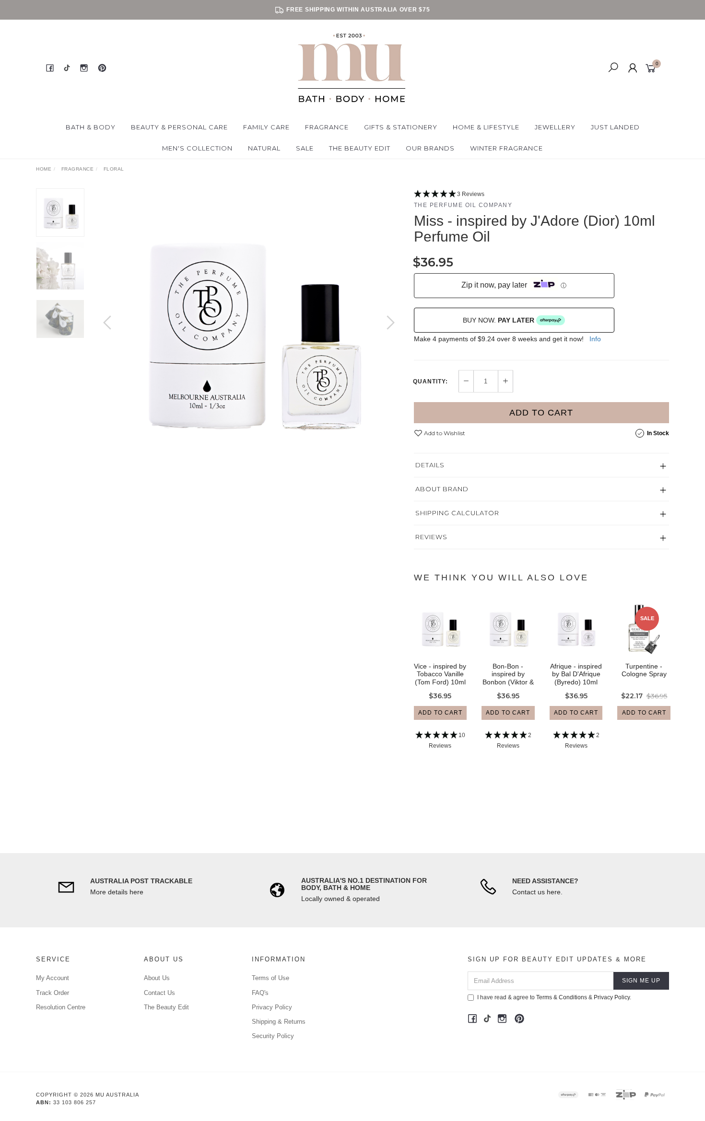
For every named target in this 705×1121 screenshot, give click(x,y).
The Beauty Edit (359, 148)
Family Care (266, 127)
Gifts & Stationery (400, 127)
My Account (52, 978)
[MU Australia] (351, 67)
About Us (157, 978)
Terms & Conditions (561, 997)
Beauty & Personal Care (179, 127)
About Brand (442, 489)
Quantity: (430, 381)
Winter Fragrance (506, 148)
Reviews (431, 537)
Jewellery (555, 127)
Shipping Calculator (457, 513)
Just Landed (615, 127)
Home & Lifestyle (486, 127)
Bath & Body (91, 127)
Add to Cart (541, 412)
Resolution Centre (60, 1007)
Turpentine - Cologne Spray (644, 670)
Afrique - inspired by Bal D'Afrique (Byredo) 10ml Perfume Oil (576, 678)
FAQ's (260, 992)
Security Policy (273, 1036)
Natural (264, 148)
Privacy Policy (272, 1007)
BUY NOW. (498, 320)
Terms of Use (270, 978)
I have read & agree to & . (554, 997)
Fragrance (327, 127)
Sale (305, 148)
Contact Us (159, 992)
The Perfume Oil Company (463, 205)
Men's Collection (197, 148)
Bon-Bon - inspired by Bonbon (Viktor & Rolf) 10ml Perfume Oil (508, 682)
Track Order (52, 992)
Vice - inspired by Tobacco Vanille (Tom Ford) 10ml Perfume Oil (440, 678)
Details (430, 465)
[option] (249, 332)
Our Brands (430, 148)
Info (595, 339)
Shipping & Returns (279, 1021)
